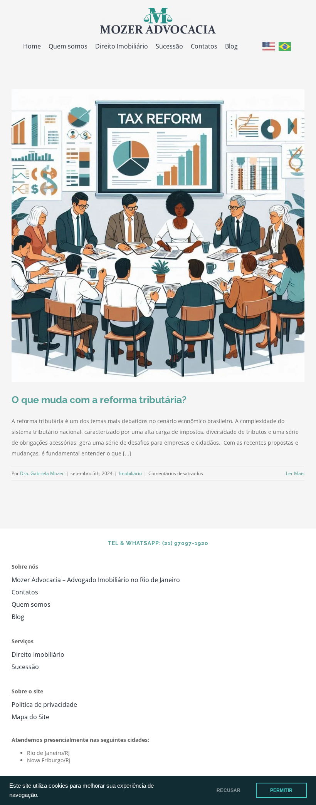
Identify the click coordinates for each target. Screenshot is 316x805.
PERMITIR (281, 790)
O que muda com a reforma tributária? (99, 399)
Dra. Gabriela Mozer (42, 473)
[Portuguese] (285, 46)
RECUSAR (228, 790)
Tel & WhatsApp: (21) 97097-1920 (158, 543)
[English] (269, 46)
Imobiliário (130, 473)
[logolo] (158, 10)
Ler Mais (295, 473)
